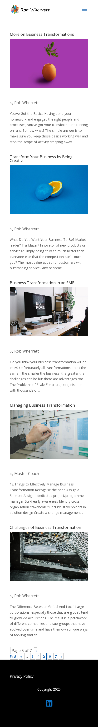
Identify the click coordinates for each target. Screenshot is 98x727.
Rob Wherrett (26, 102)
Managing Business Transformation (42, 405)
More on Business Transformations (42, 34)
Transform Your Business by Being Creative (41, 158)
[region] (49, 692)
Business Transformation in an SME (42, 282)
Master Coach (26, 473)
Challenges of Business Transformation (45, 527)
